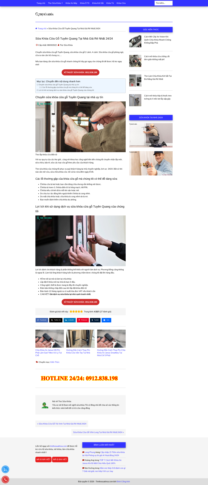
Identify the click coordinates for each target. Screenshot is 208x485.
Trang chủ (42, 29)
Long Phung (90, 452)
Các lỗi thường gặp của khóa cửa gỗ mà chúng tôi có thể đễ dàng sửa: (67, 87)
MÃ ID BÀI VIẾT (43, 459)
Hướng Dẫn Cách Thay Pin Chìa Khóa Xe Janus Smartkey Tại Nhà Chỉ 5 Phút (111, 353)
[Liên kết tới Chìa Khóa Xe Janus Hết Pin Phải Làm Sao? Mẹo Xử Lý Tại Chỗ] (49, 339)
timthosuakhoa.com (58, 446)
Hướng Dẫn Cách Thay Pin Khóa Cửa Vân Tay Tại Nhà (78, 351)
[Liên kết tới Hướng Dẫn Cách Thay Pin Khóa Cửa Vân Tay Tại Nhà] (80, 339)
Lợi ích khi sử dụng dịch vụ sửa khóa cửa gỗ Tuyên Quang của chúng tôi (66, 90)
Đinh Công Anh (123, 482)
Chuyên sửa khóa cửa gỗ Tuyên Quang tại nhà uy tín (59, 85)
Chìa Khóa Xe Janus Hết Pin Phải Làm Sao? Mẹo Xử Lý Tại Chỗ (48, 353)
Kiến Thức (54, 362)
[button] (71, 311)
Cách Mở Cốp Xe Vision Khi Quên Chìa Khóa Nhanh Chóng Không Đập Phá (157, 40)
